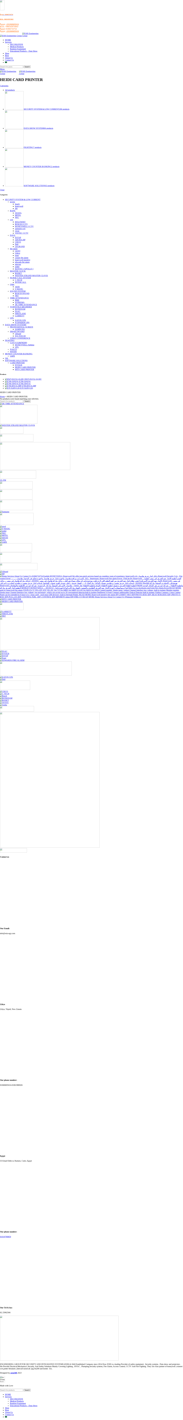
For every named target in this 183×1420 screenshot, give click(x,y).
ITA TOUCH (20, 336)
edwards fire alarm (22, 262)
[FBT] (3, 616)
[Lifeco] (50, 847)
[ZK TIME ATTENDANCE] (12, 404)
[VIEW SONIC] (16, 441)
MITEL (18, 215)
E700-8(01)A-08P (29, 386)
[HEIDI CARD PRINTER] (11, 601)
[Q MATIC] (5, 529)
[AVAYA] (4, 703)
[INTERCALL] (18, 569)
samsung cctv (20, 229)
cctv (11, 220)
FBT (17, 296)
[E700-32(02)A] (12, 381)
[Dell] (2, 679)
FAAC (17, 311)
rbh (16, 208)
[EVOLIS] (4, 653)
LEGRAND (20, 246)
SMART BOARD (17, 331)
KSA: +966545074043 (6, 19)
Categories (4, 86)
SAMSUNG (20, 329)
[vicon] (18, 478)
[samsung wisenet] (16, 509)
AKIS (17, 287)
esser (17, 255)
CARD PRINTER (17, 363)
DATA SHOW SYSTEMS (15, 325)
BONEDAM (20, 309)
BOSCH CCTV (21, 224)
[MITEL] (4, 535)
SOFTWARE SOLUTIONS (16, 360)
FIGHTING (10, 340)
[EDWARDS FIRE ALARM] (12, 660)
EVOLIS (18, 365)
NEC (17, 217)
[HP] (2, 574)
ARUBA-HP (20, 240)
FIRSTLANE (20, 314)
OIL (6, 358)
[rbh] (16, 524)
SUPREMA (20, 302)
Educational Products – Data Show (23, 51)
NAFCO (13, 349)
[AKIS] (17, 711)
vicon (17, 231)
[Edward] (36, 675)
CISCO (18, 242)
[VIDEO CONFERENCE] (35, 469)
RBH (17, 300)
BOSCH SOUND (22, 293)
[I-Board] (4, 572)
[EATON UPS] (6, 677)
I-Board (18, 334)
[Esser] (3, 658)
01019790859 (5, 1237)
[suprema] (16, 488)
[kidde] (15, 562)
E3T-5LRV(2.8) (26, 388)
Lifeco (17, 253)
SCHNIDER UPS (22, 322)
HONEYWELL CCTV (24, 226)
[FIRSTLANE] (6, 614)
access (12, 202)
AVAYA (18, 213)
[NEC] (3, 533)
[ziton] (18, 423)
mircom (18, 264)
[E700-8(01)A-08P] (13, 386)
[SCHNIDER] (16, 499)
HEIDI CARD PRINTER (25, 367)
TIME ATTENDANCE (19, 298)
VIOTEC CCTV (21, 233)
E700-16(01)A (25, 384)
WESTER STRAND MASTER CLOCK (31, 276)
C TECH (18, 280)
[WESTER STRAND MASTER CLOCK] (17, 425)
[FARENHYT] (50, 649)
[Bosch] (3, 696)
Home (2, 396)
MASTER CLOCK (18, 271)
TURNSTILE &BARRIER (21, 307)
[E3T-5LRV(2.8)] (12, 388)
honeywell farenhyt (22, 260)
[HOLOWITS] (13, 852)
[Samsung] (4, 512)
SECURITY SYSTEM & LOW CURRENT (22, 199)
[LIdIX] (3, 542)
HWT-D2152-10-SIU (33, 379)
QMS (12, 284)
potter (17, 267)
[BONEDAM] (6, 698)
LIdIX (12, 356)
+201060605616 (12, 24)
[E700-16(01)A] (12, 384)
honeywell (19, 206)
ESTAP (18, 238)
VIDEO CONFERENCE (20, 338)
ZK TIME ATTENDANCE (26, 305)
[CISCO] (4, 691)
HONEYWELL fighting (24, 345)
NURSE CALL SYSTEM (20, 278)
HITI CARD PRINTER (24, 369)
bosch (17, 204)
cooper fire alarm (21, 258)
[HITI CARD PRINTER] (10, 599)
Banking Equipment (18, 49)
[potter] (3, 531)
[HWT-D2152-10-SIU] (15, 379)
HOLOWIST (20, 222)
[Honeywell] (91, 597)
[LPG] (3, 540)
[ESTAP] (4, 656)
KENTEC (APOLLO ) (24, 269)
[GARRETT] (5, 612)
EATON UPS (20, 320)
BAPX (12, 211)
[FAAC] (3, 651)
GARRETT (19, 316)
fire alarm (13, 249)
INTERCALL (20, 282)
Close (2, 190)
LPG (17, 347)
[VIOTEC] (11, 433)
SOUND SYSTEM (18, 291)
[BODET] (4, 700)
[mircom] (4, 538)
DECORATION (16, 44)
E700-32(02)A (25, 381)
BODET (18, 273)
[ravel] (3, 526)
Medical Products (17, 47)
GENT (17, 251)
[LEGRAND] (16, 551)
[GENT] (12, 609)
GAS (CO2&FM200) (18, 343)
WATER (13, 352)
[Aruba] (3, 705)
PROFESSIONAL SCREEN (21, 327)
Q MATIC (19, 289)
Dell (16, 244)
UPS (12, 318)
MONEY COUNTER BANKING (18, 354)
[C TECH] (4, 694)
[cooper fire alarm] (15, 689)
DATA (12, 235)
